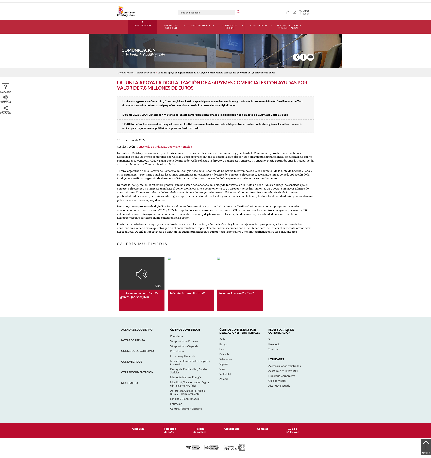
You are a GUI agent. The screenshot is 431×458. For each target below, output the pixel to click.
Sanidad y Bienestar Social (185, 398)
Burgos (223, 344)
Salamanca (225, 359)
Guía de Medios (277, 380)
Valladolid (225, 373)
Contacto (262, 428)
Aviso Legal (138, 428)
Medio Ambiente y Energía (185, 377)
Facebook (274, 344)
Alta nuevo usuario (279, 385)
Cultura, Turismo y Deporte (186, 408)
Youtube (273, 349)
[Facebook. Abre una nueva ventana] (303, 57)
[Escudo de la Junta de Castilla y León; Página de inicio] (126, 16)
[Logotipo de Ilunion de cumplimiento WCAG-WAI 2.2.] (234, 450)
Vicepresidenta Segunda (184, 346)
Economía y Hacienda (182, 356)
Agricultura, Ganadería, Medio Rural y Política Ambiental (187, 392)
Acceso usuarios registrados (284, 365)
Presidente (176, 336)
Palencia (224, 354)
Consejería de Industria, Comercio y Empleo (164, 146)
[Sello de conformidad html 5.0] (211, 449)
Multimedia (129, 383)
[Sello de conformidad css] (193, 449)
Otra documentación (137, 372)
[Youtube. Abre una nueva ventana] (310, 57)
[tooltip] (288, 11)
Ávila (222, 339)
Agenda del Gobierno (137, 329)
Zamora (223, 378)
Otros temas (306, 12)
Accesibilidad (232, 428)
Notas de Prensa (133, 340)
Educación (176, 403)
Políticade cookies (199, 430)
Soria (222, 369)
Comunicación (142, 25)
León (222, 349)
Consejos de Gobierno (137, 350)
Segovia (223, 364)
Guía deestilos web (292, 430)
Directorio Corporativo (281, 375)
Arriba (426, 453)
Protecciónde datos (169, 430)
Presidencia (177, 351)
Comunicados (131, 361)
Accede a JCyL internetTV (283, 370)
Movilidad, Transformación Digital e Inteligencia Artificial (189, 384)
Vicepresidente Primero (184, 341)
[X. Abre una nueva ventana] (296, 57)
